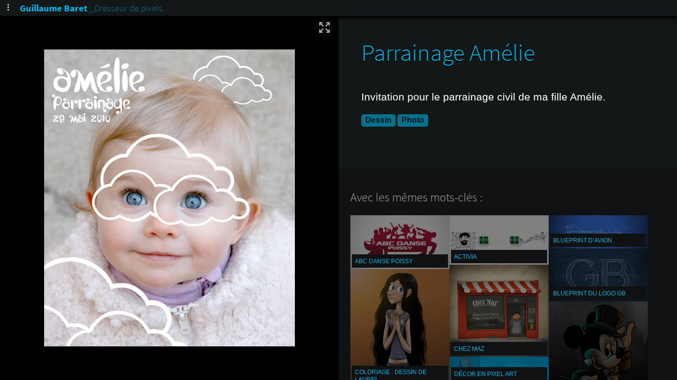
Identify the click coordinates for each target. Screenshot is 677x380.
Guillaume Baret (53, 8)
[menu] (8, 8)
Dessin (378, 120)
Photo (412, 120)
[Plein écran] (325, 28)
